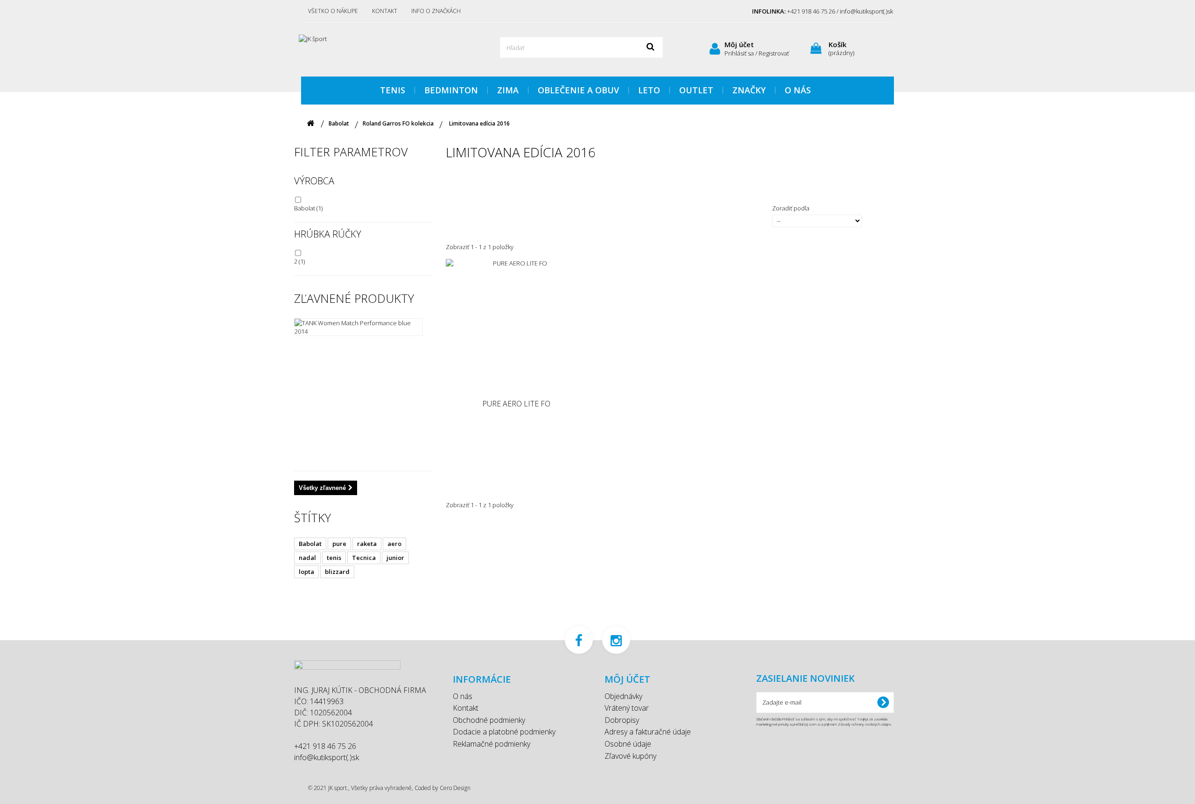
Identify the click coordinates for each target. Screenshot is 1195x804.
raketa (367, 543)
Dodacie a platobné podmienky (504, 732)
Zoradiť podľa (790, 208)
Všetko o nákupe (333, 11)
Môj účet (739, 44)
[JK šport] (387, 49)
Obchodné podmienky (489, 720)
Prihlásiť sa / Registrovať (756, 53)
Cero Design (455, 788)
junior (395, 557)
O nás (462, 696)
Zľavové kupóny (630, 756)
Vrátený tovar (627, 708)
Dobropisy (622, 720)
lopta (306, 571)
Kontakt (384, 11)
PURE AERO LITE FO (516, 404)
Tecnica (364, 557)
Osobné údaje (628, 744)
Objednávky (623, 696)
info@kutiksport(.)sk (326, 757)
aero (394, 543)
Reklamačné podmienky (491, 744)
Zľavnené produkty (354, 298)
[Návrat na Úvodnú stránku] (310, 123)
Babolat (308, 208)
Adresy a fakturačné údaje (648, 732)
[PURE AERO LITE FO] (516, 329)
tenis (334, 557)
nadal (307, 557)
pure (339, 543)
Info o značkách (436, 11)
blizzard (337, 571)
